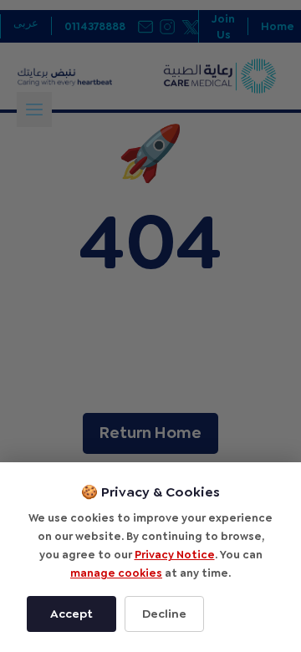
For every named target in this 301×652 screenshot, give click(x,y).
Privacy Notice (175, 555)
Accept (71, 613)
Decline (164, 613)
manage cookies (116, 573)
